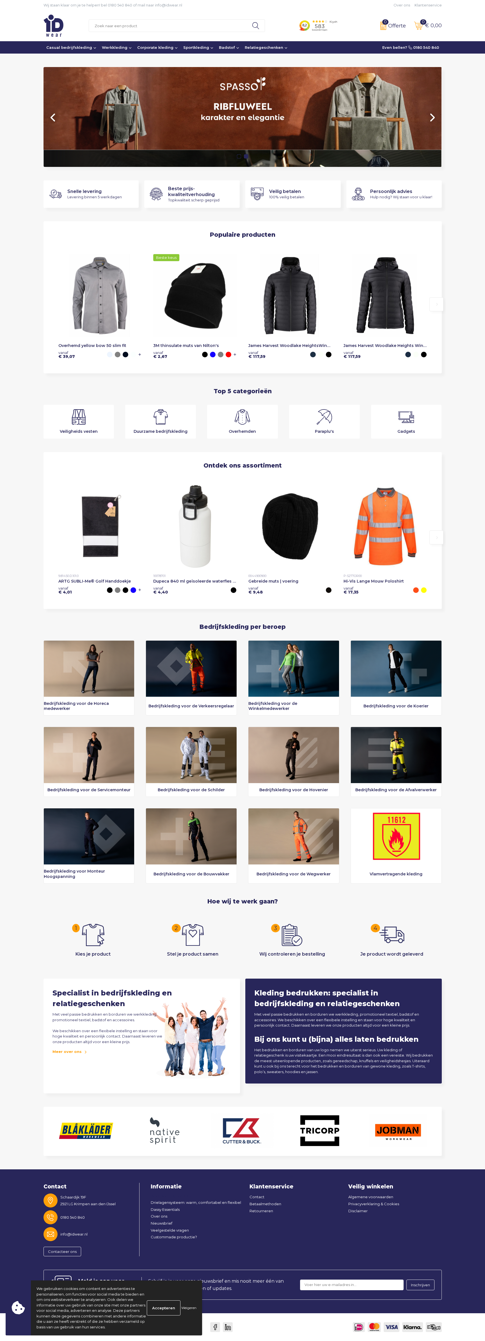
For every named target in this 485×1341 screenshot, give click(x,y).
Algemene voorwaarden (370, 1197)
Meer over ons (67, 1051)
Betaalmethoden (265, 1204)
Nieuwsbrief (161, 1223)
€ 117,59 (257, 354)
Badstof (227, 47)
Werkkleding (114, 47)
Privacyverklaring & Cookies (373, 1204)
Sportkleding (196, 47)
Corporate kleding (155, 47)
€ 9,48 (255, 590)
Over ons (402, 5)
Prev (53, 117)
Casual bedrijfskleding (69, 47)
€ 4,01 (65, 590)
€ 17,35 (351, 590)
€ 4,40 (160, 590)
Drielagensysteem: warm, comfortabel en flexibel (196, 1202)
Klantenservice (428, 5)
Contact (257, 1197)
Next (432, 117)
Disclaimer (358, 1211)
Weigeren (188, 1308)
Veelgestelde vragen (170, 1230)
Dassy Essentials (165, 1209)
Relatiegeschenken (264, 47)
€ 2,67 (160, 354)
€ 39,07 (66, 354)
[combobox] (168, 25)
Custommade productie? (174, 1237)
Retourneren (261, 1211)
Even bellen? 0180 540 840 (410, 47)
